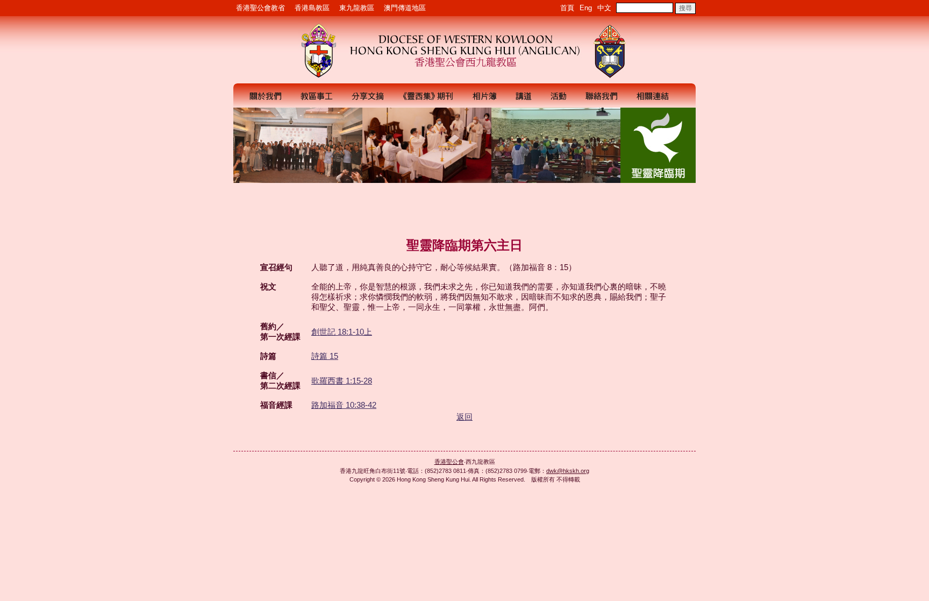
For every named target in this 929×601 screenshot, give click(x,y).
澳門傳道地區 (405, 8)
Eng (586, 8)
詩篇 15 (324, 355)
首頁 (567, 8)
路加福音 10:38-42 (343, 404)
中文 (604, 8)
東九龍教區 (356, 8)
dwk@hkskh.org (567, 471)
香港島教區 (312, 8)
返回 (464, 416)
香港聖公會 (449, 461)
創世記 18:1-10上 (341, 331)
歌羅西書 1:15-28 (341, 380)
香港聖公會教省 (260, 8)
